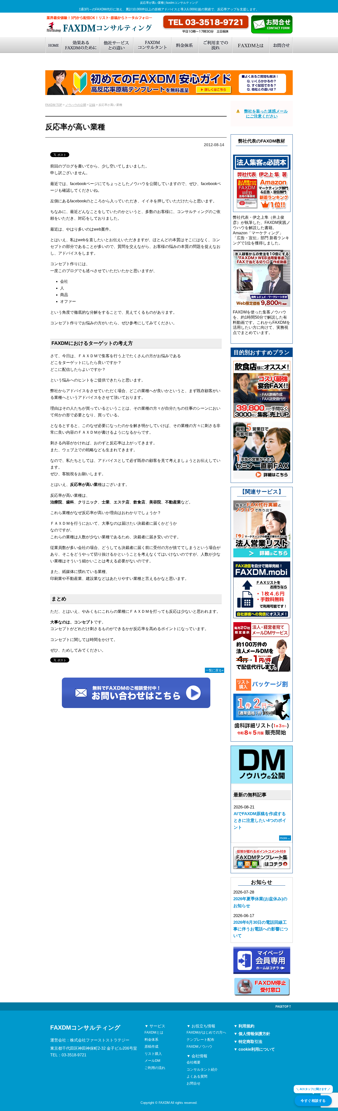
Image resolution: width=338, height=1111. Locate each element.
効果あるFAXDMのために (80, 45)
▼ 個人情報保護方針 (252, 1034)
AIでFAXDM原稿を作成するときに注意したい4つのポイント (260, 820)
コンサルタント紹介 (202, 1069)
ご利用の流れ (155, 1068)
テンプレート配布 (200, 1039)
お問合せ (281, 45)
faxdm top (53, 45)
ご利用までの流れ (215, 45)
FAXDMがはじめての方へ (206, 1032)
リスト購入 (153, 1054)
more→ (285, 838)
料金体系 (184, 45)
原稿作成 (151, 1046)
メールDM (152, 1061)
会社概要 (193, 1062)
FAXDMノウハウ (199, 1046)
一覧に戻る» (214, 670)
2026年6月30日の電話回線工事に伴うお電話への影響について (260, 929)
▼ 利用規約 (244, 1026)
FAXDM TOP (53, 105)
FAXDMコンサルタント (152, 45)
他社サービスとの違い (116, 45)
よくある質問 (197, 1076)
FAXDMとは (250, 45)
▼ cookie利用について (254, 1049)
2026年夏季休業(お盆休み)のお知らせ (260, 902)
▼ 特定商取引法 (248, 1042)
